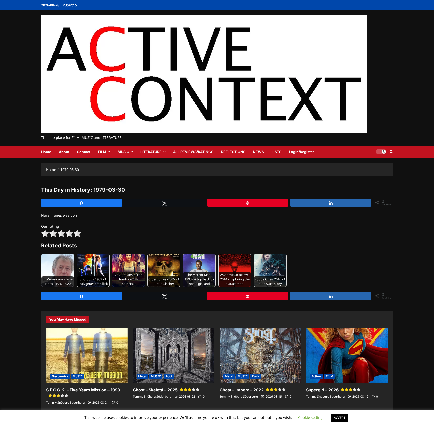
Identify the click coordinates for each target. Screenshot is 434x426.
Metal (142, 376)
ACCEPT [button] (339, 417)
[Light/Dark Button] (381, 151)
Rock (169, 376)
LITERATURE (151, 152)
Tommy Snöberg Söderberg (65, 402)
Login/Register (301, 152)
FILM (102, 152)
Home (46, 152)
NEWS (258, 152)
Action (316, 376)
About (64, 152)
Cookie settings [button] (311, 417)
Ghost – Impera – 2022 (242, 389)
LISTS (276, 152)
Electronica (59, 376)
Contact (83, 152)
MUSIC (123, 152)
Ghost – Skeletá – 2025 (155, 389)
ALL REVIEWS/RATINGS (193, 152)
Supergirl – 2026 (322, 389)
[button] (391, 152)
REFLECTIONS (233, 152)
